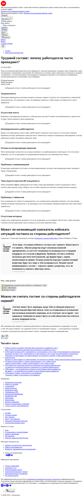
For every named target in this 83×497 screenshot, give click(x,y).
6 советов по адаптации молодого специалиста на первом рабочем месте (32, 367)
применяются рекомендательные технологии (43, 479)
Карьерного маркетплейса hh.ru (46, 238)
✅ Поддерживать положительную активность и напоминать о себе (24, 285)
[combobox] (10, 490)
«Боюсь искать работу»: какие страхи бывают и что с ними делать (29, 363)
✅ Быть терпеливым (9, 287)
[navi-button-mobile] (3, 46)
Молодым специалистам (14, 53)
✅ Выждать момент (8, 290)
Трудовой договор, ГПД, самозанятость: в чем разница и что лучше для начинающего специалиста (41, 354)
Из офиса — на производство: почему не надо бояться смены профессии (32, 371)
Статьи (7, 51)
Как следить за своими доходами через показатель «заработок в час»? (30, 350)
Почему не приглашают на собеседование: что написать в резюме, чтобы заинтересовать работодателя (43, 359)
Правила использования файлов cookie (38, 13)
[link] (4, 34)
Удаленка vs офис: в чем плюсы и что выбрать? (22, 375)
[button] (3, 40)
